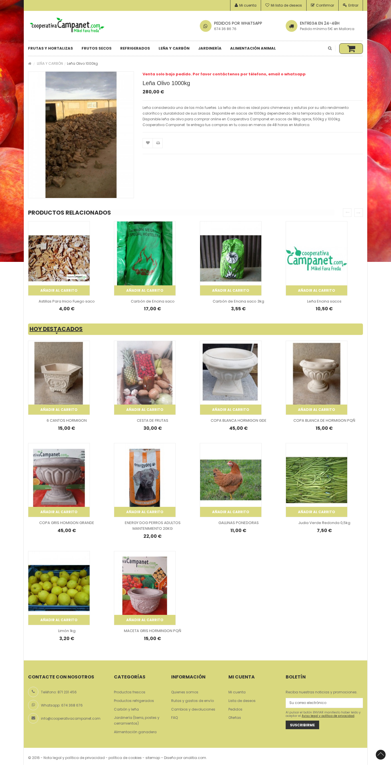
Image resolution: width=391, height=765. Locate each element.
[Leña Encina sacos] (316, 258)
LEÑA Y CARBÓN (50, 63)
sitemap (152, 757)
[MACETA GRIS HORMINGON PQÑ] (145, 588)
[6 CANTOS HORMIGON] (59, 378)
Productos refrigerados (134, 700)
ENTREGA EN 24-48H (319, 23)
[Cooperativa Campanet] (66, 25)
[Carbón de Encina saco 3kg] (231, 258)
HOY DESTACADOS (56, 329)
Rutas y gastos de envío (192, 700)
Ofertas (234, 717)
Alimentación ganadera (135, 731)
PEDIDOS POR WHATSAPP (238, 23)
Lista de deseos (242, 700)
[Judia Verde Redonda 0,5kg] (316, 480)
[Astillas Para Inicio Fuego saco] (59, 258)
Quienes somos (184, 692)
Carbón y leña (126, 709)
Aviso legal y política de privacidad (328, 716)
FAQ (174, 717)
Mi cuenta (247, 5)
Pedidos (235, 709)
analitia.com (194, 757)
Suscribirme (302, 725)
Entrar (353, 5)
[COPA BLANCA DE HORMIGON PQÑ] (316, 378)
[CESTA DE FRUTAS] (145, 378)
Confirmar (325, 5)
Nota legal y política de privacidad (74, 757)
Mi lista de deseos (286, 5)
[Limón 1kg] (59, 588)
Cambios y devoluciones (193, 709)
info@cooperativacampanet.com (70, 718)
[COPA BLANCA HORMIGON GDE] (231, 378)
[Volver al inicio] (29, 63)
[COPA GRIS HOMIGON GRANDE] (59, 480)
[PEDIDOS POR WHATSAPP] (206, 26)
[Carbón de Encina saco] (145, 258)
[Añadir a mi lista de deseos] (148, 143)
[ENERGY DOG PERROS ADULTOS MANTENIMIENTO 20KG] (145, 480)
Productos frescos (129, 692)
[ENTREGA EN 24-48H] (291, 26)
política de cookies (125, 757)
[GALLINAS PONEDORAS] (231, 480)
